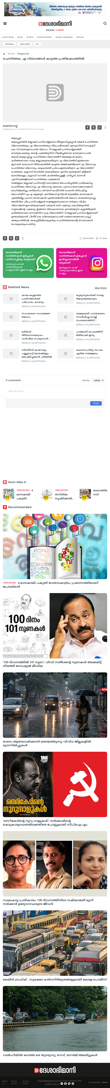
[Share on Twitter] (93, 127)
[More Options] (105, 127)
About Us (5, 1082)
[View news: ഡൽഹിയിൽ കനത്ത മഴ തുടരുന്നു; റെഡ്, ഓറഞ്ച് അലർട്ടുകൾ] (55, 1018)
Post (96, 403)
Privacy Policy (26, 1082)
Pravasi (80, 37)
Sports (30, 37)
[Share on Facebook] (87, 127)
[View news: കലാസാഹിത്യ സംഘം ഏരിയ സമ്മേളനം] (65, 353)
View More (101, 288)
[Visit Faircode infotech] (105, 1082)
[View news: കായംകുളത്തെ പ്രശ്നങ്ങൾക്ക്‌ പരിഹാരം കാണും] (11, 299)
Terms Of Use (14, 1082)
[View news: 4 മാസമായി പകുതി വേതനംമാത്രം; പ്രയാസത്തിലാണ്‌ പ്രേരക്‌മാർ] (8, 494)
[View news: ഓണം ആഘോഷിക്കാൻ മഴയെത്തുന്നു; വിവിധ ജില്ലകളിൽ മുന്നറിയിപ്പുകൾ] (55, 705)
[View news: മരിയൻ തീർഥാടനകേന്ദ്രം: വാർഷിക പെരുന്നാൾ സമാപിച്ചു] (11, 335)
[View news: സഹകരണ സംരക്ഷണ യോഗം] (11, 317)
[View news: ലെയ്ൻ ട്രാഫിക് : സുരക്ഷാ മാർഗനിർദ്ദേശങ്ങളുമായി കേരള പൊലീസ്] (55, 943)
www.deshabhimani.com (49, 1081)
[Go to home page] (55, 23)
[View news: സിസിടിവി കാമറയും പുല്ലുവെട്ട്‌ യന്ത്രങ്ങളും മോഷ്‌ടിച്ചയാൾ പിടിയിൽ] (11, 353)
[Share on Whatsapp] (99, 127)
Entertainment (44, 37)
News (20, 37)
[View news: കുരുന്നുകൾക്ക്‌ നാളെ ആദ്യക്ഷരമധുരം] (65, 299)
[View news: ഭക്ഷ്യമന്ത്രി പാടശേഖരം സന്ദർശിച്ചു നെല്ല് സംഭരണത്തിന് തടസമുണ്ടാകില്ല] (65, 317)
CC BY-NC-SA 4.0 (52, 1084)
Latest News (8, 37)
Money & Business (64, 37)
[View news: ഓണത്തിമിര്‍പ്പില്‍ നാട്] (85, 494)
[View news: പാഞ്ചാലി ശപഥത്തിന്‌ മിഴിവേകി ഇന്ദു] (65, 335)
